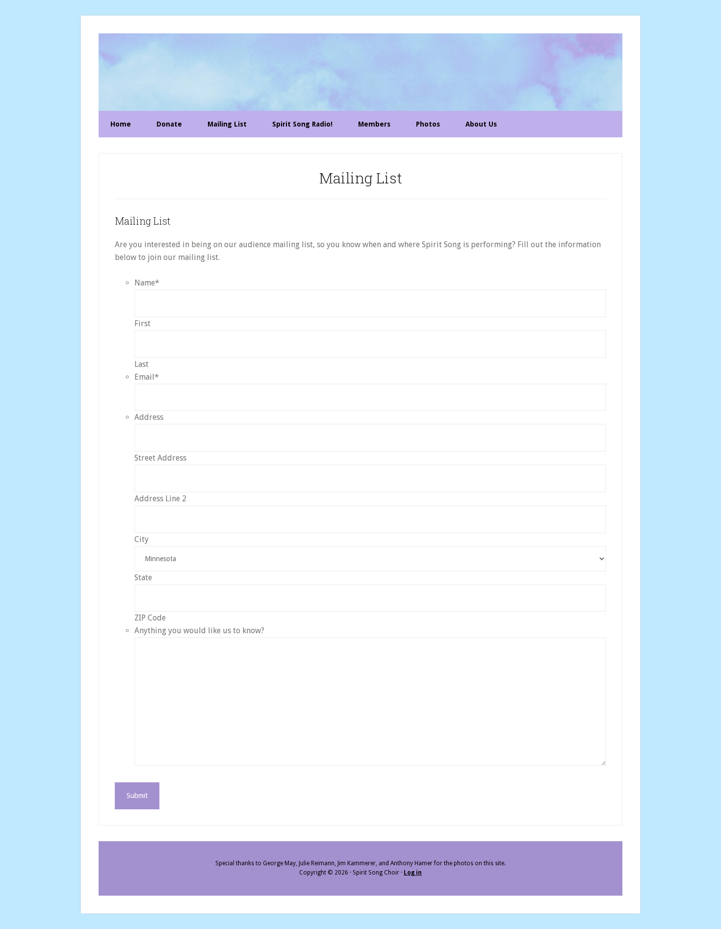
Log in (413, 872)
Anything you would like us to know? (199, 630)
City (141, 539)
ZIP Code (150, 617)
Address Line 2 (160, 498)
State (143, 577)
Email (146, 377)
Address (148, 417)
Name (146, 282)
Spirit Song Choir (360, 72)
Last (141, 364)
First (142, 323)
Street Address (160, 458)
